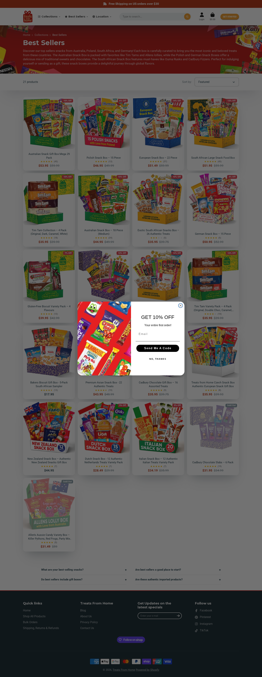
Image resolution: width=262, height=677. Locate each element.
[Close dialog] (180, 305)
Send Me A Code (157, 348)
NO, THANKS (157, 359)
